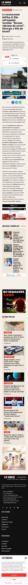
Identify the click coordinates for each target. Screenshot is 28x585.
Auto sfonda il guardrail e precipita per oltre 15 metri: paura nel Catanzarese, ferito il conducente (14, 338)
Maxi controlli (9, 357)
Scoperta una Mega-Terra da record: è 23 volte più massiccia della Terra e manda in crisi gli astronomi (14, 389)
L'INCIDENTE (8, 332)
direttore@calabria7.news (9, 499)
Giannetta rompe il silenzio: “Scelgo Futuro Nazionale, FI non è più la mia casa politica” (18, 237)
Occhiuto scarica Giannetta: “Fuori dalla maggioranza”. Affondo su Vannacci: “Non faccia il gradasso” (18, 265)
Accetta (14, 575)
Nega (14, 579)
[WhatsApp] (20, 102)
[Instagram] (6, 507)
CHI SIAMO (6, 512)
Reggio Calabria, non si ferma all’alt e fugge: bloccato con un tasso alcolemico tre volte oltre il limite (14, 363)
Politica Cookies (8, 582)
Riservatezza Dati (18, 582)
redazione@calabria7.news (9, 502)
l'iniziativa (8, 407)
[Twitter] (16, 102)
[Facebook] (12, 102)
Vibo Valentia (7, 10)
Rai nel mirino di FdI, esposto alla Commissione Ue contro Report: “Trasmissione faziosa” (13, 413)
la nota (7, 432)
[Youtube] (17, 507)
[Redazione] (5, 39)
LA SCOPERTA (8, 383)
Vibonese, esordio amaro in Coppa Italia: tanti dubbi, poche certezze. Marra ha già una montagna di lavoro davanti (18, 250)
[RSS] (10, 507)
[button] (25, 558)
